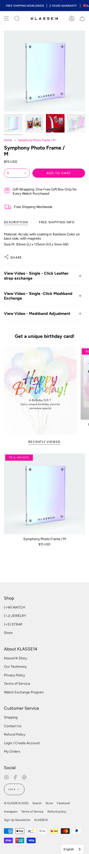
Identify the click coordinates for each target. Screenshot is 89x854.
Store (8, 633)
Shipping (11, 717)
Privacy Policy (14, 675)
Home (8, 140)
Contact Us (13, 726)
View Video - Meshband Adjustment (37, 313)
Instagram (10, 811)
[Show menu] (6, 18)
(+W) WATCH (14, 607)
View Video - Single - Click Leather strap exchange (36, 275)
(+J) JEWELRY (15, 616)
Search (37, 803)
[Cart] (82, 18)
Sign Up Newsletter (17, 820)
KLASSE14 (41, 820)
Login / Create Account (22, 743)
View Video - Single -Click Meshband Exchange (38, 296)
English (69, 849)
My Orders (12, 751)
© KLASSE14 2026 (16, 803)
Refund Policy (14, 734)
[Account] (72, 18)
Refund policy (56, 811)
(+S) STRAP (13, 624)
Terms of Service (17, 684)
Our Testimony (15, 666)
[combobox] (72, 849)
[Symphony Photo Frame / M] (44, 493)
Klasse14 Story (15, 658)
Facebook (63, 803)
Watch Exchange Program (24, 692)
